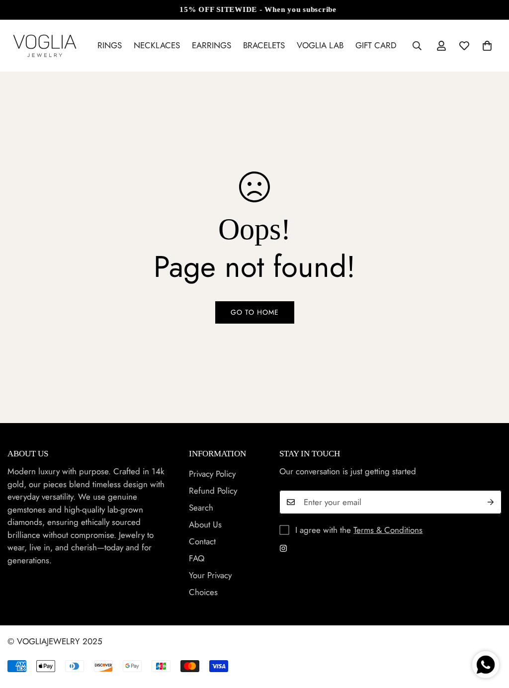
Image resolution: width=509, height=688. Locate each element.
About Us (205, 524)
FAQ (196, 558)
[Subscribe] (491, 502)
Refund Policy (213, 491)
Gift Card (376, 45)
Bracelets (264, 45)
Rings (109, 45)
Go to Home (255, 312)
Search (201, 508)
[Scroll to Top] (489, 633)
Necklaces (157, 45)
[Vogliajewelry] (44, 46)
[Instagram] (283, 548)
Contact (202, 541)
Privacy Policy (212, 474)
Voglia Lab (320, 45)
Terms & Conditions (388, 530)
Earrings (211, 45)
